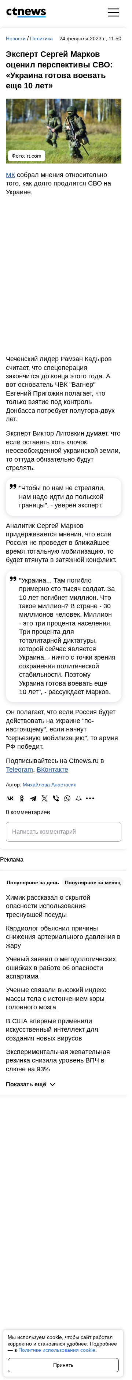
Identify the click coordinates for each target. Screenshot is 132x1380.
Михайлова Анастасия (50, 785)
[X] (44, 798)
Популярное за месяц (93, 882)
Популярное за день (33, 882)
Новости (16, 38)
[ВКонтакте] (10, 798)
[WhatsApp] (67, 798)
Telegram (19, 769)
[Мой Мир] (78, 798)
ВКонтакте (52, 769)
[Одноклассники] (21, 798)
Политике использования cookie (56, 1350)
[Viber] (55, 798)
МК (10, 175)
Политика (41, 38)
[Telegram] (33, 798)
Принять (63, 1365)
